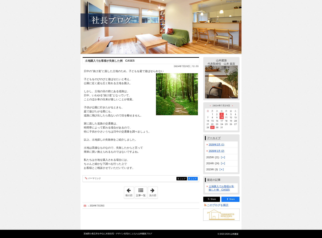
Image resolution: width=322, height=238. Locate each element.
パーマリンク (94, 178)
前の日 (129, 192)
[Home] (85, 206)
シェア (183, 179)
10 (222, 117)
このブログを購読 (217, 205)
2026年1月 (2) (216, 150)
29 (212, 127)
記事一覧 (141, 195)
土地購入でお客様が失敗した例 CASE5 (110, 60)
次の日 (153, 192)
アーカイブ (214, 138)
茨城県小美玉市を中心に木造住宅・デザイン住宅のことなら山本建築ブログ (160, 27)
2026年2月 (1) (216, 144)
